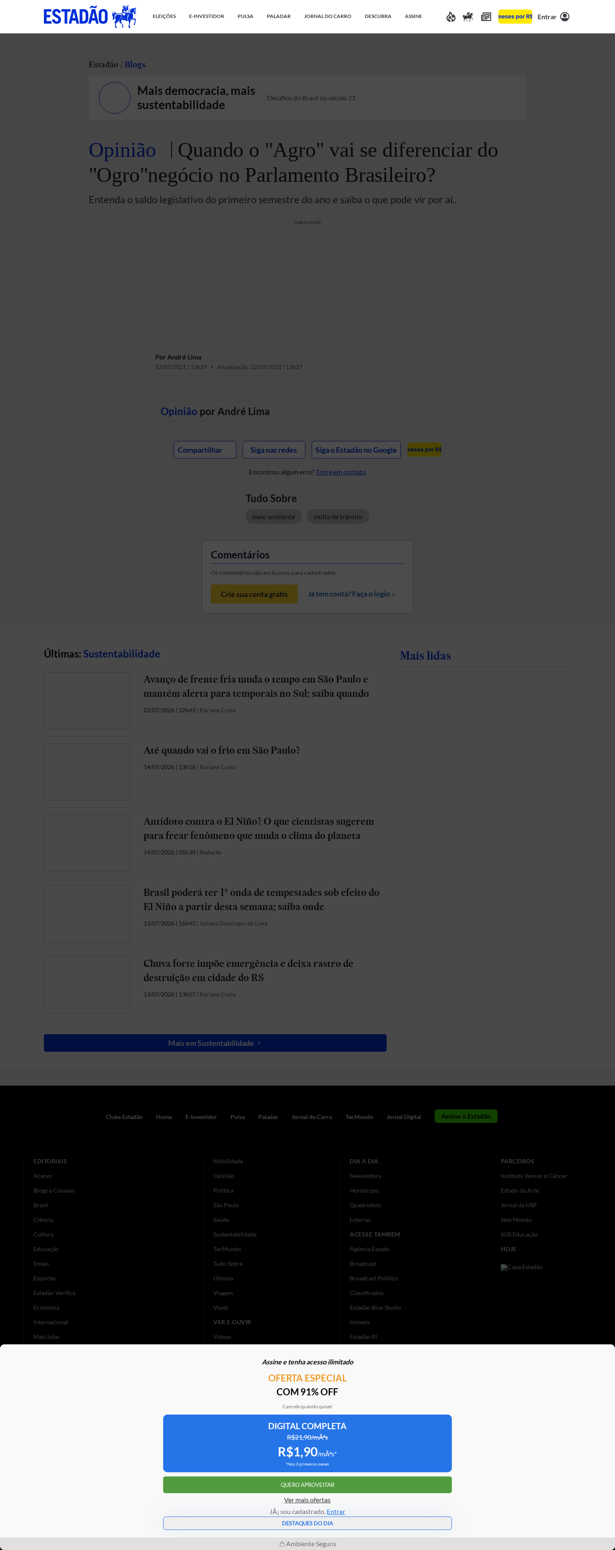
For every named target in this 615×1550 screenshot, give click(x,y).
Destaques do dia (307, 1523)
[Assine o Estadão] (515, 16)
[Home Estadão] (90, 16)
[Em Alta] (451, 16)
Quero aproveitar (307, 1484)
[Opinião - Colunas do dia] (467, 16)
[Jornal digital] (486, 16)
